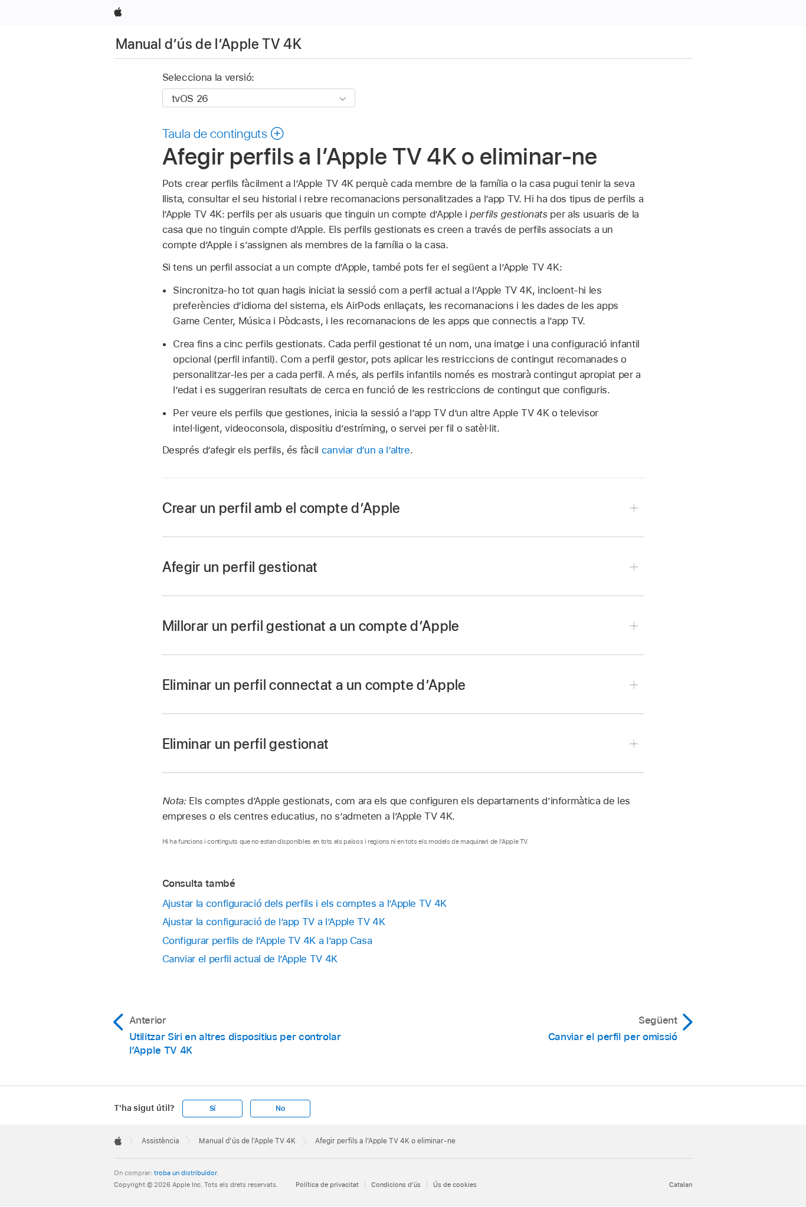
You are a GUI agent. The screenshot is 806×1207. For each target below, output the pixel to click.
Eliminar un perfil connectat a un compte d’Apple (314, 684)
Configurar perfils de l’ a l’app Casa (267, 940)
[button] (223, 133)
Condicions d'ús (396, 1184)
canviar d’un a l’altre (366, 450)
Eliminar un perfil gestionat (245, 743)
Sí (212, 1108)
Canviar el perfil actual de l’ (250, 959)
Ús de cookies (455, 1184)
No (280, 1108)
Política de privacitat (327, 1184)
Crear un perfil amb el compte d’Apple (281, 508)
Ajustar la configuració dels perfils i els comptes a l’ (304, 903)
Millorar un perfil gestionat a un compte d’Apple (311, 625)
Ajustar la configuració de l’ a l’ (273, 922)
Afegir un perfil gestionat (240, 566)
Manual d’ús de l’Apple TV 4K (209, 43)
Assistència (160, 1141)
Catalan (680, 1184)
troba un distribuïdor (185, 1173)
